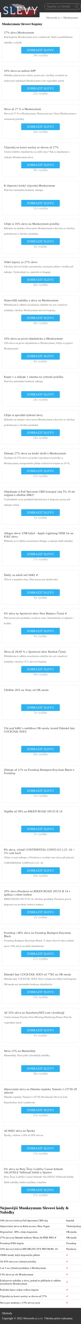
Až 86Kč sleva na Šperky (19, 1130)
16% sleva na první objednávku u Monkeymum (33, 338)
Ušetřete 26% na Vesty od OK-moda (26, 690)
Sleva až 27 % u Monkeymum (22, 109)
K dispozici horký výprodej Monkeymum (29, 185)
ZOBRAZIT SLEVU (40, 50)
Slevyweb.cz (53, 17)
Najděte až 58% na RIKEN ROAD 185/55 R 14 (33, 811)
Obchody (7, 1313)
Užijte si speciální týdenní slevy (23, 415)
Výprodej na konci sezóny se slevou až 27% (31, 147)
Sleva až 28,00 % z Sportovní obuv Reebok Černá (35, 651)
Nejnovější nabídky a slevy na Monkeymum (31, 300)
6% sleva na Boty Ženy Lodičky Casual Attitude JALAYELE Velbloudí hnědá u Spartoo (33, 1170)
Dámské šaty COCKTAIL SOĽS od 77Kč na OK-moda (37, 974)
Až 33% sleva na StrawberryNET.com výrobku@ (34, 1012)
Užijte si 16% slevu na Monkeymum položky (32, 223)
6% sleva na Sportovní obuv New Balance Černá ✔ (35, 613)
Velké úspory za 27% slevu (20, 262)
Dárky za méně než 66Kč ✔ (21, 575)
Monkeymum (70, 17)
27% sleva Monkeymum (19, 32)
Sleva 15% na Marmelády (20, 1050)
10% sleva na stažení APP (20, 70)
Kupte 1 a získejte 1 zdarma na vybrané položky (34, 376)
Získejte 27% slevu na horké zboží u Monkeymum (35, 453)
